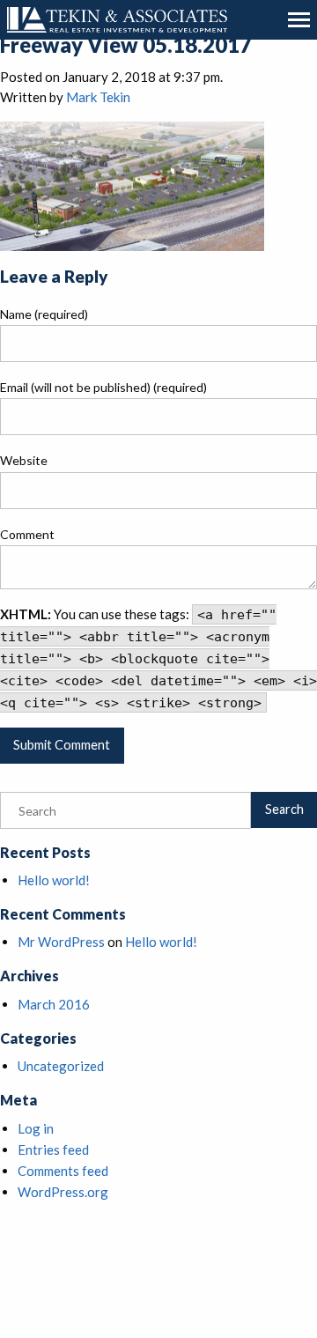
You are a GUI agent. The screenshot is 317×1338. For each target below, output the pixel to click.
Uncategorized (61, 1066)
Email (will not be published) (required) (103, 387)
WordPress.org (63, 1192)
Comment (27, 534)
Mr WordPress (61, 942)
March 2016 (54, 1004)
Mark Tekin (98, 97)
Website (24, 460)
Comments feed (63, 1171)
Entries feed (53, 1149)
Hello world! (54, 880)
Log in (36, 1128)
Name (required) (44, 314)
